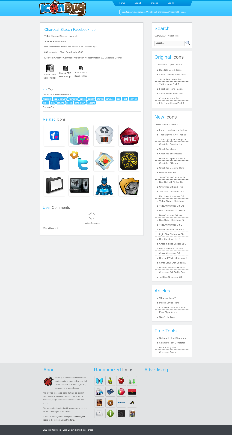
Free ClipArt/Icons (168, 312)
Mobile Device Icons (169, 302)
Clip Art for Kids (167, 317)
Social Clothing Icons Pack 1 (173, 74)
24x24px (83, 76)
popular (91, 99)
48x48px (52, 78)
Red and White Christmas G (173, 258)
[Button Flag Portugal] (121, 391)
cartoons (91, 103)
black (124, 99)
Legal (65, 430)
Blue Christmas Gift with (171, 215)
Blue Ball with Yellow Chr (171, 182)
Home (122, 3)
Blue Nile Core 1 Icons (170, 70)
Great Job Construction (170, 144)
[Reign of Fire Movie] (99, 402)
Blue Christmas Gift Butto (171, 229)
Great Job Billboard (168, 163)
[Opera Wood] (110, 402)
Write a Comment (50, 228)
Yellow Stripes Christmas (171, 201)
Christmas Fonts (167, 352)
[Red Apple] (121, 381)
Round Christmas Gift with (172, 267)
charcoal (133, 99)
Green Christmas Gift (169, 253)
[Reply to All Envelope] (99, 391)
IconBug (51, 430)
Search (138, 3)
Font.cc (90, 430)
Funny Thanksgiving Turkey (173, 130)
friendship (73, 99)
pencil (45, 103)
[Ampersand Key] (99, 413)
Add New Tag (48, 107)
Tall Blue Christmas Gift (170, 277)
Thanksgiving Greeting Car (172, 139)
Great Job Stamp (167, 149)
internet (100, 99)
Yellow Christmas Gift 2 (170, 225)
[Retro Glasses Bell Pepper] (110, 381)
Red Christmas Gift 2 (169, 239)
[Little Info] (110, 413)
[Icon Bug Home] (62, 15)
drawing (60, 103)
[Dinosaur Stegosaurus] (132, 402)
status (83, 99)
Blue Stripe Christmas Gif (171, 220)
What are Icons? (167, 298)
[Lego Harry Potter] (132, 413)
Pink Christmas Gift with (171, 248)
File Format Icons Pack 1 (171, 103)
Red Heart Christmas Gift (171, 196)
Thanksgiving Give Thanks (172, 134)
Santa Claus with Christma (172, 262)
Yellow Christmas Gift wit (171, 206)
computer (110, 99)
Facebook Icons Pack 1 (171, 89)
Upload (154, 3)
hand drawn (80, 103)
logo (118, 99)
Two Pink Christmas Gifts (171, 191)
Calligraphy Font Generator (173, 338)
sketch (69, 103)
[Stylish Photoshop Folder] (110, 391)
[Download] (50, 68)
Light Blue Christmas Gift (171, 234)
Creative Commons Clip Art (172, 307)
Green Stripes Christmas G (172, 243)
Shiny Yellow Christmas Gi (172, 177)
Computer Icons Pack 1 (171, 98)
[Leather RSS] (121, 413)
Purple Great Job (167, 172)
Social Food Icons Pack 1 (171, 79)
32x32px (67, 77)
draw (53, 103)
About (58, 430)
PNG (53, 74)
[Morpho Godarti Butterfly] (99, 381)
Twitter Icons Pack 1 (169, 84)
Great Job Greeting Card (171, 168)
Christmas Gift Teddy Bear (172, 272)
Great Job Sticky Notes (170, 153)
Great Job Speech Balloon (172, 158)
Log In (171, 3)
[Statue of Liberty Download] (132, 381)
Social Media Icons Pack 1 (172, 93)
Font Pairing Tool (167, 347)
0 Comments (50, 52)
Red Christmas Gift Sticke (172, 210)
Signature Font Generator (172, 342)
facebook (47, 99)
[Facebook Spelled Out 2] (121, 402)
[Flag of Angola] (132, 391)
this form (70, 420)
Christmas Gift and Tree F (172, 187)
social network (60, 99)
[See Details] (54, 136)
